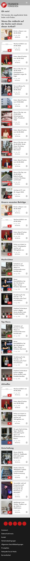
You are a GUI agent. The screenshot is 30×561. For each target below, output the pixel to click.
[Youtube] (15, 524)
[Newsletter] (24, 524)
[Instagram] (10, 524)
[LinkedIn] (20, 524)
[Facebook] (6, 524)
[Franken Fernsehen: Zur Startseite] (9, 5)
